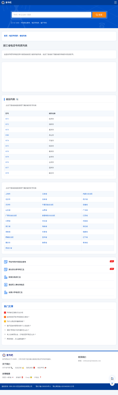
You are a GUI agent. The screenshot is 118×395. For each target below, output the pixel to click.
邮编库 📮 (19, 377)
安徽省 (85, 205)
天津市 (8, 205)
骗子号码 (44, 23)
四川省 (85, 199)
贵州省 (44, 237)
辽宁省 (85, 237)
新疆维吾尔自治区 (48, 215)
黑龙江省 (9, 248)
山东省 (8, 210)
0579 (7, 157)
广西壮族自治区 (11, 215)
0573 (7, 130)
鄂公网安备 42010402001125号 (63, 386)
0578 (7, 173)
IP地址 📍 (37, 377)
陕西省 (44, 243)
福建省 (85, 232)
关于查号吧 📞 (7, 368)
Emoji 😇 (29, 377)
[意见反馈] (112, 378)
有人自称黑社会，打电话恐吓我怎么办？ (21, 334)
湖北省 (85, 226)
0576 (7, 162)
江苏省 (85, 215)
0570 (7, 151)
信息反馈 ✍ (19, 368)
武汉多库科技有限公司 (24, 386)
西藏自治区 (10, 237)
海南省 (44, 226)
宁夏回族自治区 (47, 205)
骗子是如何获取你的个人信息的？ (19, 326)
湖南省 (8, 232)
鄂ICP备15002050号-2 (43, 386)
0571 (7, 119)
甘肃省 (44, 232)
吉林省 (44, 199)
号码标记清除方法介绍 (15, 312)
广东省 (85, 210)
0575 (7, 146)
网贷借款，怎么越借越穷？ (16, 339)
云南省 (44, 194)
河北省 (44, 221)
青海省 (85, 243)
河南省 (85, 221)
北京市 (8, 199)
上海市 (8, 194)
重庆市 (8, 243)
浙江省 (8, 226)
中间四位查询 (25, 23)
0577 (7, 168)
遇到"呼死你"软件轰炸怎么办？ (18, 330)
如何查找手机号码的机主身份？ (18, 317)
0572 (7, 124)
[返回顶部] (112, 383)
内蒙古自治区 (88, 194)
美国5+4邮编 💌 (8, 377)
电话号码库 (35, 23)
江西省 (8, 221)
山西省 (44, 210)
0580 (7, 135)
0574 (7, 140)
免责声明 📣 (41, 368)
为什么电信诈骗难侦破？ (16, 321)
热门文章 (8, 306)
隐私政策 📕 (30, 368)
